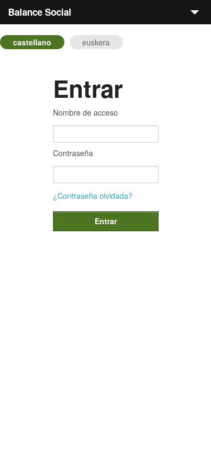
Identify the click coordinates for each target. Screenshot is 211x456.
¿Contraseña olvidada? (93, 195)
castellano (32, 42)
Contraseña (73, 153)
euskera (96, 42)
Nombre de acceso (85, 112)
